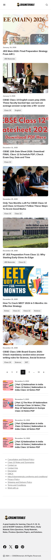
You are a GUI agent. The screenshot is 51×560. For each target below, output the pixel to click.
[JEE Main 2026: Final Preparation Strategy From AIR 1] (25, 29)
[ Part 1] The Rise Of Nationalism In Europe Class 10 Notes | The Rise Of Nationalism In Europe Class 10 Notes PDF (31, 406)
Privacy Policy (14, 479)
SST (26, 362)
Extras (6, 311)
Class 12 (7, 162)
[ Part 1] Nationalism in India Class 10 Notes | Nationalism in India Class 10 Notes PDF (30, 387)
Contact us (12, 465)
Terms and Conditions (17, 485)
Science (37, 311)
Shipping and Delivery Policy (20, 482)
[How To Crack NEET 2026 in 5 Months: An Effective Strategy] (25, 281)
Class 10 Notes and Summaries (21, 462)
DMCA (10, 474)
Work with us (13, 488)
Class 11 (22, 262)
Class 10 (7, 110)
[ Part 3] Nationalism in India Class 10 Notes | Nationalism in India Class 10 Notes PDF (30, 444)
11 (39, 372)
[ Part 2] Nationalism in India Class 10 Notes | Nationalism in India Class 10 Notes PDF (30, 426)
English (18, 110)
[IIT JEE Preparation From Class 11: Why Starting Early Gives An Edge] (25, 233)
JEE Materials (9, 59)
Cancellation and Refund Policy (21, 460)
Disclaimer (12, 471)
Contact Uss (13, 468)
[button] (4, 4)
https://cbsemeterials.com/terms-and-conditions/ (27, 477)
